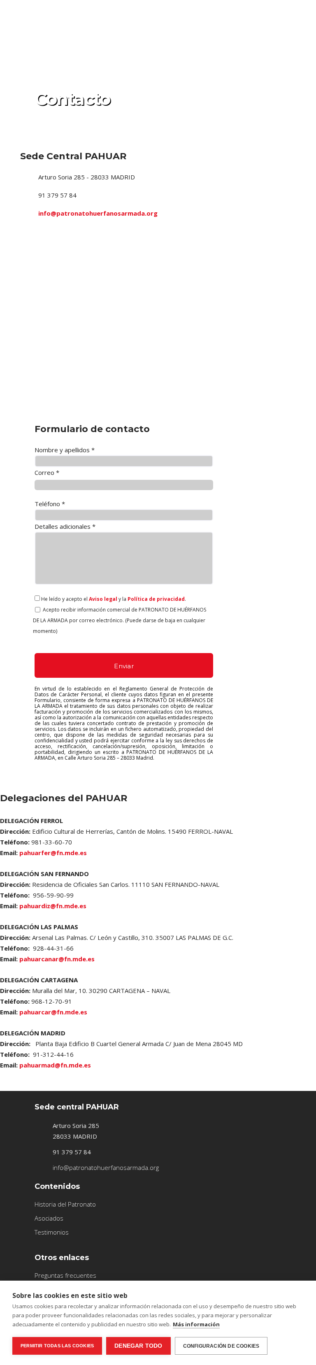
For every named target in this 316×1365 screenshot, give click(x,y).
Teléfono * (50, 504)
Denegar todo (138, 1346)
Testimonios (52, 1232)
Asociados (49, 1218)
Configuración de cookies (221, 1346)
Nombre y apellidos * (65, 450)
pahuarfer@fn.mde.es (53, 853)
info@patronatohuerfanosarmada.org (98, 213)
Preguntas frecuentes (65, 1275)
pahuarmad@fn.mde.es (55, 1065)
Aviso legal (103, 598)
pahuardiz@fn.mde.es (52, 906)
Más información (196, 1324)
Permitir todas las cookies (57, 1345)
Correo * (47, 472)
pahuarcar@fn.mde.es (53, 1012)
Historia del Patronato (65, 1204)
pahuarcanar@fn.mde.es (57, 959)
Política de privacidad (156, 598)
